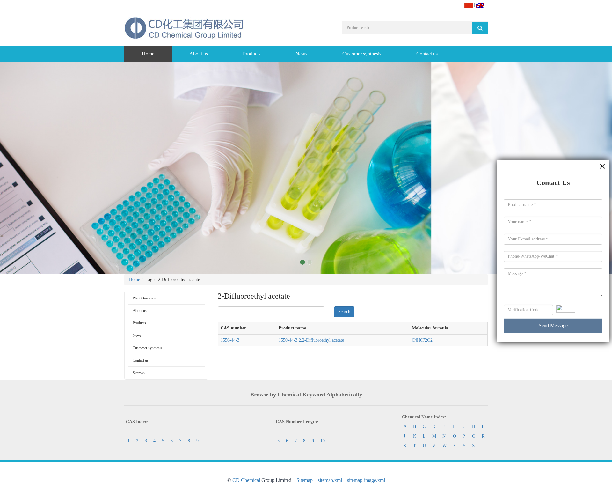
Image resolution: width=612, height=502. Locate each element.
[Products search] (480, 28)
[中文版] (468, 5)
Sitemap (139, 373)
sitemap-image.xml (366, 480)
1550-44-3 (230, 340)
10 (322, 441)
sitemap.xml (330, 480)
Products (251, 53)
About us (198, 53)
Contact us (427, 53)
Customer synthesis (361, 53)
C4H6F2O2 (422, 340)
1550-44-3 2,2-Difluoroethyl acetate (311, 340)
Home (148, 53)
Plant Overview (144, 298)
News (301, 53)
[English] (480, 5)
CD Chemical (246, 480)
